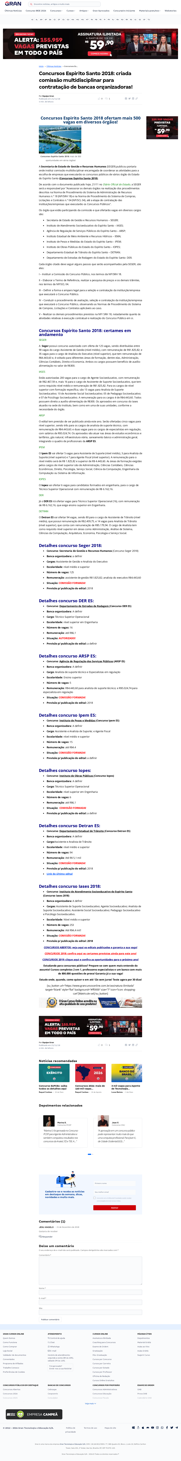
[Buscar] (31, 4)
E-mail (42, 1298)
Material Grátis (144, 1342)
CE (55, 19)
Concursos (55, 11)
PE (101, 19)
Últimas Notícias (13, 11)
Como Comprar (10, 1347)
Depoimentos (143, 1338)
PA (92, 19)
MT (87, 19)
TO (149, 19)
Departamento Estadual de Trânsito (81, 831)
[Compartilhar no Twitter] (129, 98)
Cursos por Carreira (102, 1363)
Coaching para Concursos (104, 1342)
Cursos (70, 11)
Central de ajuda (57, 1338)
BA (50, 19)
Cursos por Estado (101, 1368)
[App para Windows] (133, 1428)
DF (59, 19)
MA (73, 19)
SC (135, 19)
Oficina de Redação (101, 1376)
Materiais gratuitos (149, 11)
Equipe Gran (48, 96)
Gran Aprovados (101, 11)
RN (118, 19)
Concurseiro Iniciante (124, 11)
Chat (52, 1342)
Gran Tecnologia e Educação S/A (72, 1444)
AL (37, 19)
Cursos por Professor (102, 1372)
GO (68, 19)
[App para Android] (147, 1428)
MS (82, 19)
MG (77, 19)
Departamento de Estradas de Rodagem (84, 606)
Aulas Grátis (142, 1351)
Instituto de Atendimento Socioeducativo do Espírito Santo (95, 891)
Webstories (170, 11)
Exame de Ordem (100, 1347)
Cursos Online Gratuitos (103, 1380)
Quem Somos (9, 1338)
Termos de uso (90, 1428)
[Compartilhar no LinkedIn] (132, 98)
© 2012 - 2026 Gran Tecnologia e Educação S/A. (28, 1428)
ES (63, 19)
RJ (113, 19)
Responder (47, 1236)
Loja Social (7, 1351)
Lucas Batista (117, 1092)
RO (122, 19)
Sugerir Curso (143, 1355)
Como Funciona (10, 1342)
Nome (42, 1288)
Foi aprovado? (60, 1367)
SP (144, 19)
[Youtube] (152, 1428)
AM (41, 19)
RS (131, 19)
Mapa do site (110, 1428)
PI (104, 19)
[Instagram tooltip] (157, 1428)
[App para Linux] (138, 1428)
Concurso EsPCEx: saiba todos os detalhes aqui (53, 1087)
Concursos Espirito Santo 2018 (78, 178)
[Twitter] (171, 1428)
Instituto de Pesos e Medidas (77, 720)
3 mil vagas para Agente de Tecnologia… (125, 1087)
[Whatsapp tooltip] (162, 1428)
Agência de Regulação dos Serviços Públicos (86, 661)
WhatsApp (55, 1347)
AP (46, 19)
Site (40, 1308)
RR (127, 19)
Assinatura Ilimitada (102, 1338)
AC (32, 19)
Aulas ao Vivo (143, 1347)
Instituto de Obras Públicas (76, 775)
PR (109, 19)
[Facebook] (167, 1428)
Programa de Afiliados (13, 1363)
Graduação (98, 1351)
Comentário (45, 1255)
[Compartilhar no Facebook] (125, 98)
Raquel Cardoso (45, 1092)
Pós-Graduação (100, 1355)
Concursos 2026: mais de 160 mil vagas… (90, 1087)
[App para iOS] (143, 1428)
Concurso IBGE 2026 (36, 11)
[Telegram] (176, 1428)
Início (41, 66)
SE (140, 19)
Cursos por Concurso (102, 1359)
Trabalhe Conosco (11, 1368)
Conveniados (9, 1359)
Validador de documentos (14, 1355)
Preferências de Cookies (14, 1372)
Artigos (83, 11)
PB (96, 19)
